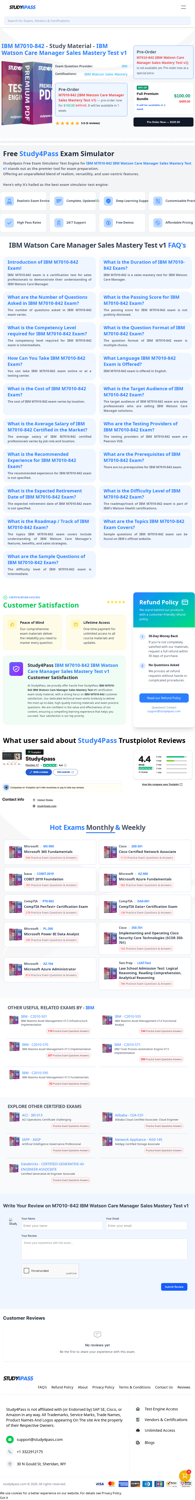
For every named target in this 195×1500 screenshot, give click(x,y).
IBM (124, 66)
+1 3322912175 (30, 1451)
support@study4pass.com (164, 711)
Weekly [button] (133, 827)
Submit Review (174, 1286)
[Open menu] (183, 7)
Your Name (28, 1218)
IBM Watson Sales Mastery (105, 74)
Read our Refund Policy (164, 698)
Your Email (112, 1218)
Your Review (29, 1235)
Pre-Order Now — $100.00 (163, 122)
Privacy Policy (111, 1493)
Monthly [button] (100, 827)
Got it (4, 1498)
